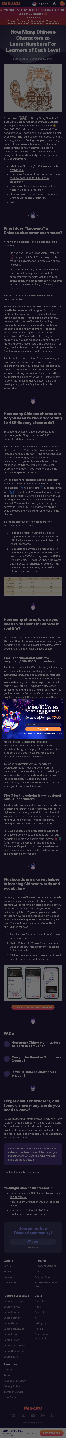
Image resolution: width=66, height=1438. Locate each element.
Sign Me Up (43, 729)
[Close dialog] (62, 700)
